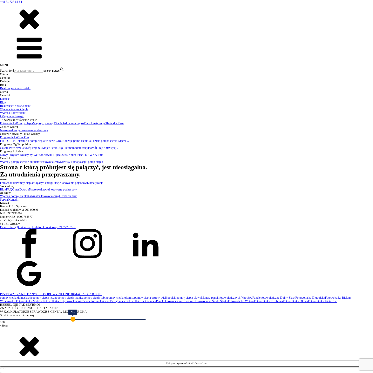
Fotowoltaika (8, 123)
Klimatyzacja (97, 123)
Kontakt (26, 88)
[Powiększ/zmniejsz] (0, 368)
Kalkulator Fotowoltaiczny (43, 161)
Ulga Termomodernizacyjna (75, 147)
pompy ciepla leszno (45, 297)
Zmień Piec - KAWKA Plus (86, 154)
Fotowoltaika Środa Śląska (211, 301)
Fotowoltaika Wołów (241, 301)
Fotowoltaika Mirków (29, 301)
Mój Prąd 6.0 (34, 147)
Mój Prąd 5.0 (100, 147)
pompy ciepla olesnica (120, 297)
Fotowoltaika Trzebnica (268, 301)
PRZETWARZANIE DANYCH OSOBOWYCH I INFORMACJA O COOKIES (51, 294)
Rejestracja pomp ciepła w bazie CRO (39, 140)
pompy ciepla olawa (188, 297)
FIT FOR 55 (8, 140)
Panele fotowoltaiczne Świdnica (175, 301)
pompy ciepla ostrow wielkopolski (155, 297)
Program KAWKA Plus (14, 137)
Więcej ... (123, 140)
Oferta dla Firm (114, 123)
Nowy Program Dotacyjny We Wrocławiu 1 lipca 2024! (34, 154)
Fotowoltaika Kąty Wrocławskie (62, 301)
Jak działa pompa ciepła (102, 140)
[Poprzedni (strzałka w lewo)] (0, 372)
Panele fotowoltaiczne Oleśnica (137, 301)
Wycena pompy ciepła (13, 196)
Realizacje (6, 88)
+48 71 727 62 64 (11, 1)
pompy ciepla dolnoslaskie (16, 297)
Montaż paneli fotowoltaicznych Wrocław (226, 297)
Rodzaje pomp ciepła (75, 140)
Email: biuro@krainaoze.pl (16, 227)
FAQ (9, 189)
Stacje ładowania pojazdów (72, 123)
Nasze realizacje (10, 130)
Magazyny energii (44, 123)
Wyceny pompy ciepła (13, 161)
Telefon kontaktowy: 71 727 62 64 (54, 227)
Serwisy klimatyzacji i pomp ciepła (81, 161)
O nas (17, 88)
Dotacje (5, 98)
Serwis (4, 199)
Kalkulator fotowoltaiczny (43, 196)
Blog (3, 102)
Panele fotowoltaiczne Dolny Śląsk (273, 297)
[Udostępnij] (3, 368)
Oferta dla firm (68, 196)
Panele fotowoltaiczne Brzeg (100, 301)
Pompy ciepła (24, 123)
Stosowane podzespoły (34, 130)
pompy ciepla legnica (71, 297)
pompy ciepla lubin (95, 297)
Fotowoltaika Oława (295, 301)
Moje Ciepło (50, 147)
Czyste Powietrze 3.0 (13, 147)
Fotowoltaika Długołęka (310, 297)
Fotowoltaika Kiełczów (322, 301)
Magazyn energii (43, 182)
